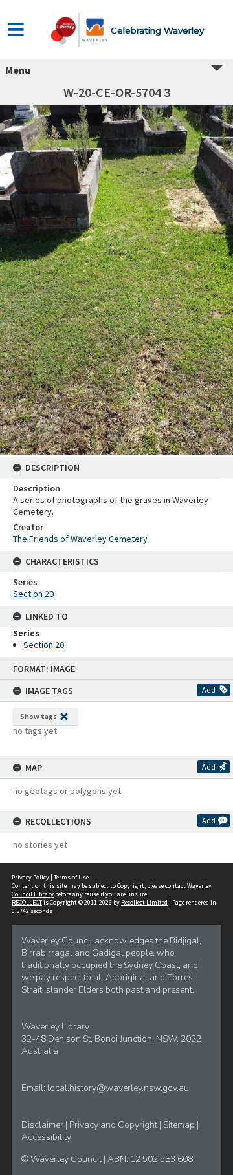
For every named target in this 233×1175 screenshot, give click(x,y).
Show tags (38, 716)
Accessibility (46, 1137)
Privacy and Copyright (114, 1125)
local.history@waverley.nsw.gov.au (118, 1088)
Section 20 (33, 593)
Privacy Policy (30, 877)
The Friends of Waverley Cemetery (80, 538)
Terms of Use (71, 877)
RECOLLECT (27, 902)
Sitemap (180, 1125)
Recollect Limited (144, 902)
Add (209, 690)
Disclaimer (43, 1125)
